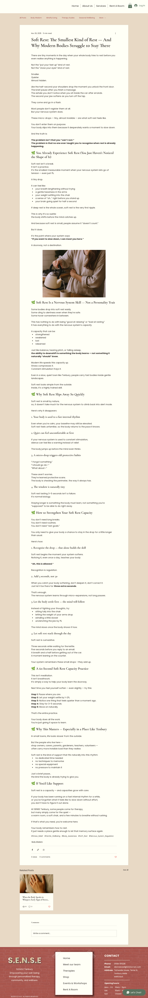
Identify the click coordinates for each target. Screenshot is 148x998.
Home (66, 958)
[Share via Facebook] (32, 850)
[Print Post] (44, 850)
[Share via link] (38, 850)
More (101, 18)
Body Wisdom (36, 18)
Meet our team (71, 964)
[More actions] (115, 33)
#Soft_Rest (83, 836)
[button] (130, 5)
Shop (66, 977)
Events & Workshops (71, 983)
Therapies (69, 970)
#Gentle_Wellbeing (52, 836)
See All (125, 870)
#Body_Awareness (69, 836)
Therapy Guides (68, 18)
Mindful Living (51, 18)
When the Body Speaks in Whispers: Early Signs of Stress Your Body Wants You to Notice (36, 898)
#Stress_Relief (37, 836)
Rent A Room (70, 989)
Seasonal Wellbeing (87, 18)
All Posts (23, 18)
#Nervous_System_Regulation (101, 836)
